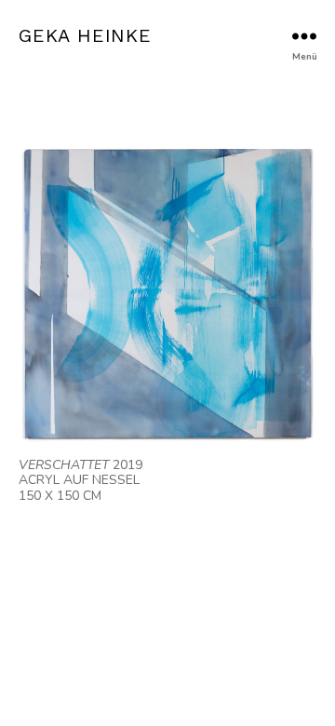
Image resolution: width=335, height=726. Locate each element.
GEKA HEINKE (85, 35)
